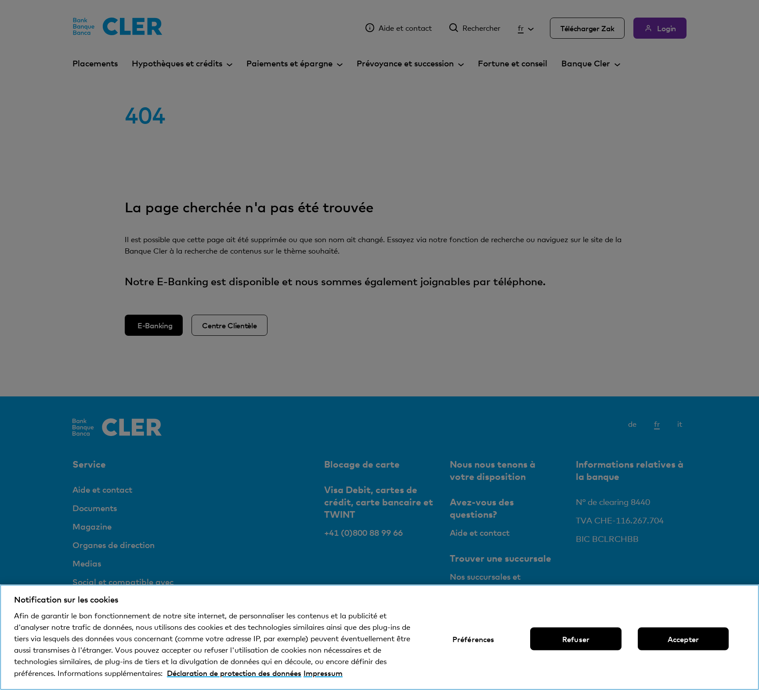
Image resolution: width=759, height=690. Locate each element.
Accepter (683, 639)
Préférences (473, 639)
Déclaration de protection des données (234, 673)
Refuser (575, 639)
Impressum (323, 673)
